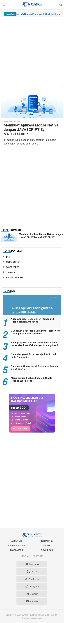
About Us (16, 540)
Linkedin (34, 593)
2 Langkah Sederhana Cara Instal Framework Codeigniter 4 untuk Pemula (35, 332)
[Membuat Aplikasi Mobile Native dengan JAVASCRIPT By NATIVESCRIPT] (32, 110)
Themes (10, 272)
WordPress (33, 578)
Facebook (34, 564)
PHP (8, 256)
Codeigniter (13, 261)
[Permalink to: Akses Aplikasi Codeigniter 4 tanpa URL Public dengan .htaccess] (32, 311)
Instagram (34, 586)
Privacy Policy (16, 545)
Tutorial (9, 290)
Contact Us (46, 540)
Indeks (47, 545)
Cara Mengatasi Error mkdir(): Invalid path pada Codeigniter (34, 356)
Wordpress (12, 267)
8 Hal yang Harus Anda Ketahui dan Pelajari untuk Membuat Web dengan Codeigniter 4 (34, 344)
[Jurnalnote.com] (32, 4)
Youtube (34, 601)
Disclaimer (16, 550)
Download (47, 550)
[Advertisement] (32, 52)
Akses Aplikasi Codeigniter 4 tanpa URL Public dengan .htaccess (33, 320)
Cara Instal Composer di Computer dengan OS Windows (34, 367)
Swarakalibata (14, 277)
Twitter (34, 571)
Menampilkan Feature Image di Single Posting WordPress (31, 379)
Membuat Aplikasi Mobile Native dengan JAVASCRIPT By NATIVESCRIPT (31, 129)
